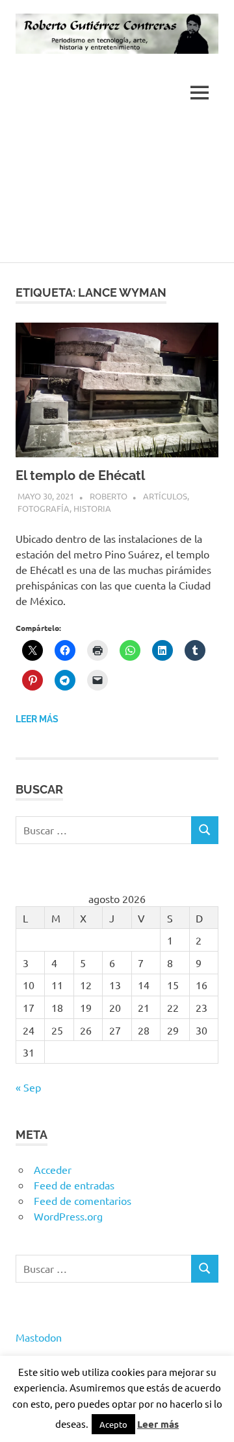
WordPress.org (68, 1215)
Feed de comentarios (82, 1200)
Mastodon (39, 1337)
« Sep (28, 1087)
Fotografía (44, 508)
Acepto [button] (113, 1424)
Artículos (165, 495)
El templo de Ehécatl (80, 475)
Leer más (37, 719)
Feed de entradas (74, 1184)
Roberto (108, 495)
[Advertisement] (117, 192)
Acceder (53, 1169)
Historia (92, 508)
